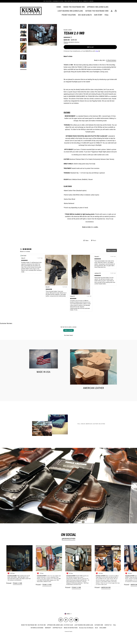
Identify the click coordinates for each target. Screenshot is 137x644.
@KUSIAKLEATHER (68, 539)
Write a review (68, 330)
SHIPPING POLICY (57, 628)
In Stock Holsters (111, 60)
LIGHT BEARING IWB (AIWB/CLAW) (70, 11)
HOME (59, 7)
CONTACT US (108, 625)
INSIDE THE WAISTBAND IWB (74, 7)
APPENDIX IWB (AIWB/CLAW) (97, 7)
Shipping (66, 42)
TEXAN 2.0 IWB (17, 583)
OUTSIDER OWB (99, 625)
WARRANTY (48, 628)
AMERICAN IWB (106, 587)
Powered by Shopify (68, 631)
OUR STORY (98, 15)
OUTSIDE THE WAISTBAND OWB (96, 11)
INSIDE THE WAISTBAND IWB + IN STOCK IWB (33, 625)
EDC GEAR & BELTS (85, 15)
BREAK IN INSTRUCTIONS (71, 628)
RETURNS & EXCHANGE (37, 628)
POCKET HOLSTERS (69, 15)
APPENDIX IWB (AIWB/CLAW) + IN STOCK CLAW (60, 625)
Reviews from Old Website (86, 628)
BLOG (96, 628)
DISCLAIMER (102, 628)
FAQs (106, 15)
